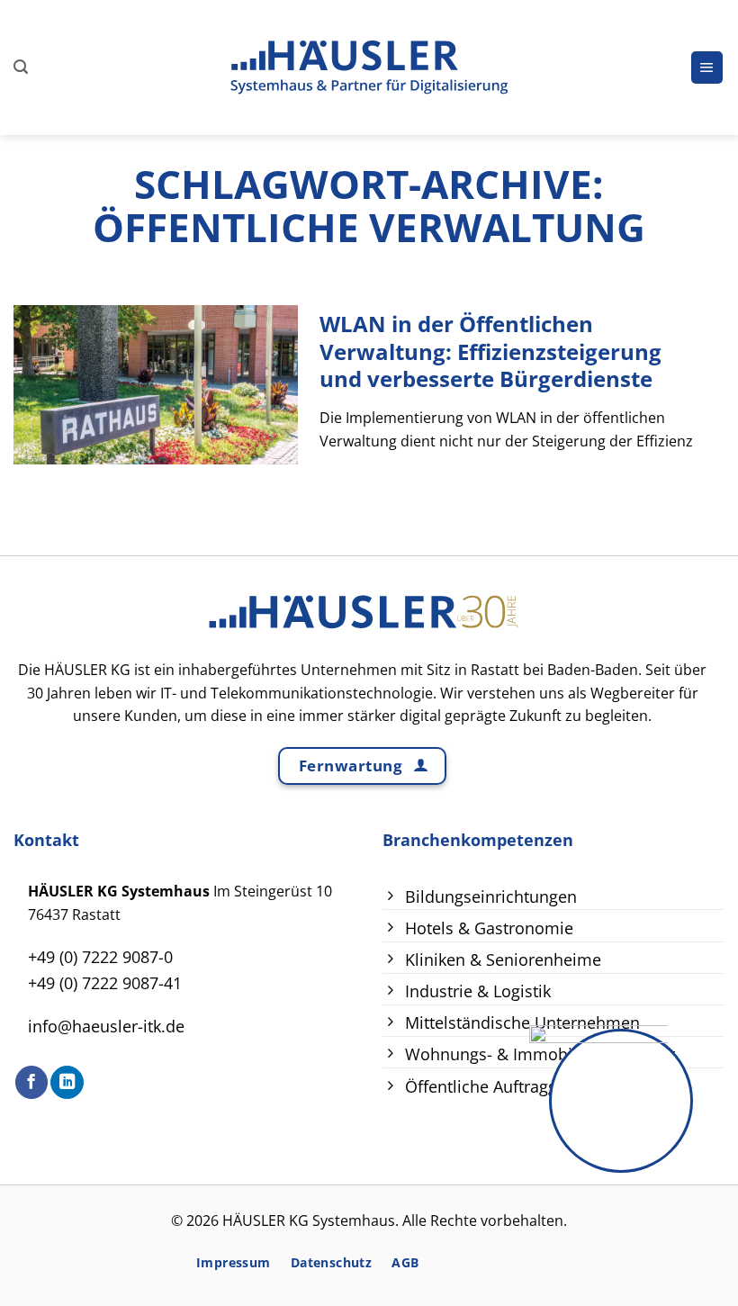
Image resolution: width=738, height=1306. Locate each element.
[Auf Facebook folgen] (31, 1082)
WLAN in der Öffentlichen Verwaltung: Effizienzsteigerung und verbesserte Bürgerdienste (491, 352)
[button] (21, 67)
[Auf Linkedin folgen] (66, 1082)
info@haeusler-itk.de (106, 1026)
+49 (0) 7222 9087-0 (100, 957)
